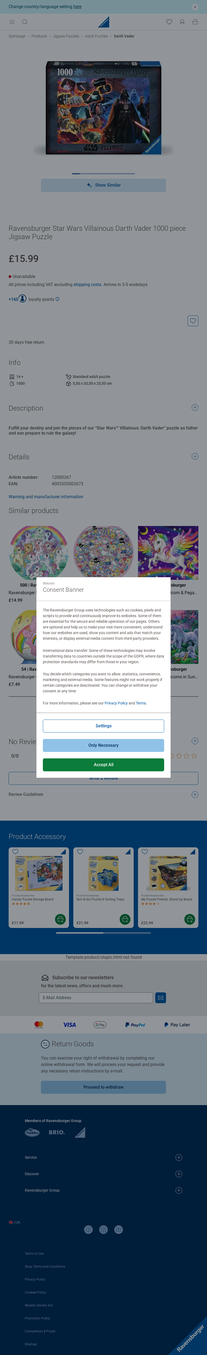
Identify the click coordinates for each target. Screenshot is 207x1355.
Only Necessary (103, 745)
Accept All (103, 764)
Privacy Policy (116, 703)
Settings (104, 725)
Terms (141, 703)
